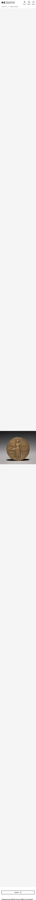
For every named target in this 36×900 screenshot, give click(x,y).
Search (29, 4)
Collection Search (14, 6)
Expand (17, 892)
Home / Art (4, 6)
